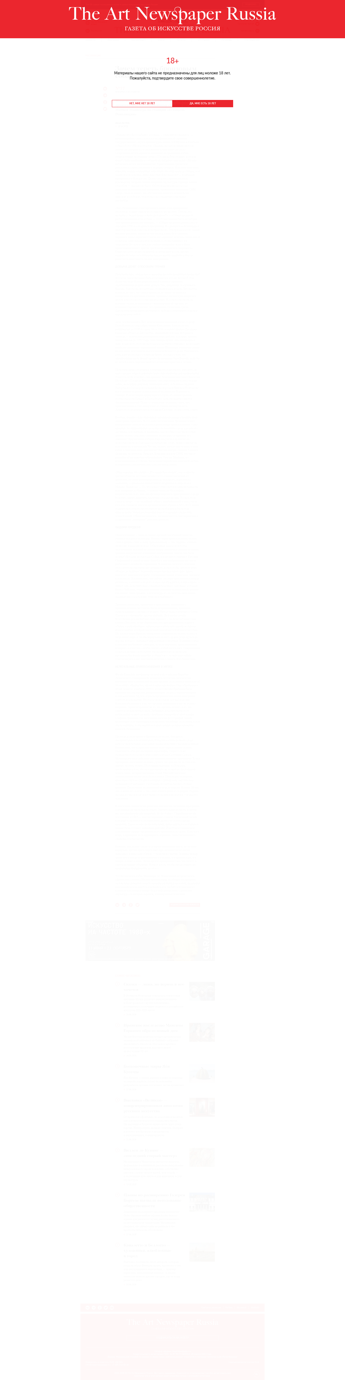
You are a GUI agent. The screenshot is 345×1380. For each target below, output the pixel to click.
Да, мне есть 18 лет (203, 103)
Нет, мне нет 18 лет (142, 103)
